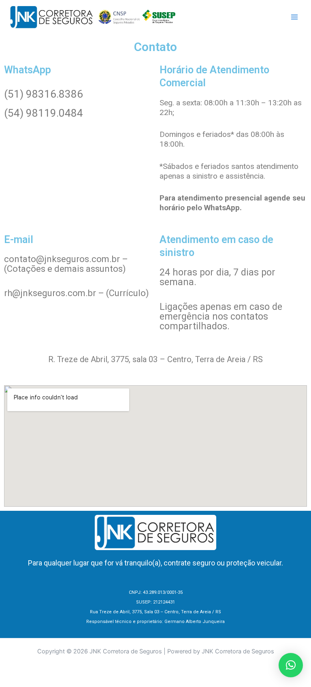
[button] (291, 665)
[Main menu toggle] (294, 17)
